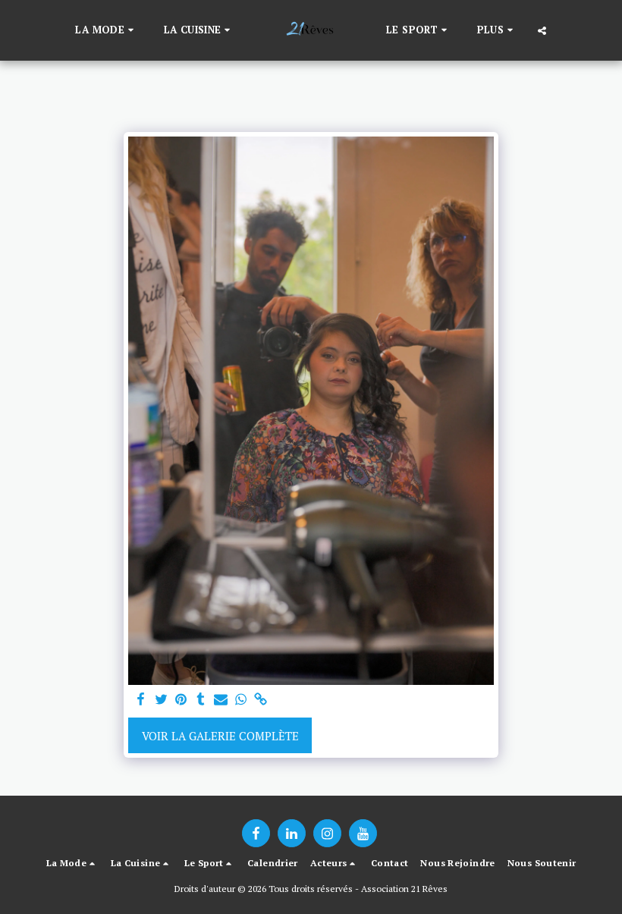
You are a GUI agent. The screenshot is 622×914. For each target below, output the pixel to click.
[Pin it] (181, 700)
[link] (260, 700)
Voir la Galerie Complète (220, 735)
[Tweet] (161, 700)
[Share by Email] (221, 700)
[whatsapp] (241, 700)
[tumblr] (200, 700)
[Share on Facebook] (141, 700)
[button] (106, 30)
